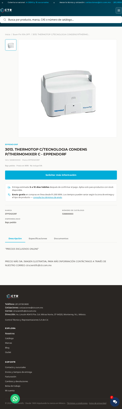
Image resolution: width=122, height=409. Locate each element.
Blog (7, 347)
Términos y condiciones (77, 403)
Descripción (15, 238)
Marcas (8, 342)
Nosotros (9, 333)
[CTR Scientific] (6, 10)
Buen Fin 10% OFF (21, 34)
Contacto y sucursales (15, 367)
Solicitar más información (61, 175)
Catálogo (9, 338)
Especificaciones (38, 238)
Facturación (10, 376)
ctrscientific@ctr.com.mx (24, 310)
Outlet (8, 352)
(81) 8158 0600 (22, 304)
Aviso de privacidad (97, 403)
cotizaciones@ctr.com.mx (31, 307)
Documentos (61, 238)
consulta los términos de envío (47, 197)
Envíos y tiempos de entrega (18, 372)
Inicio (7, 34)
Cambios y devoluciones (16, 381)
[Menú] (119, 10)
